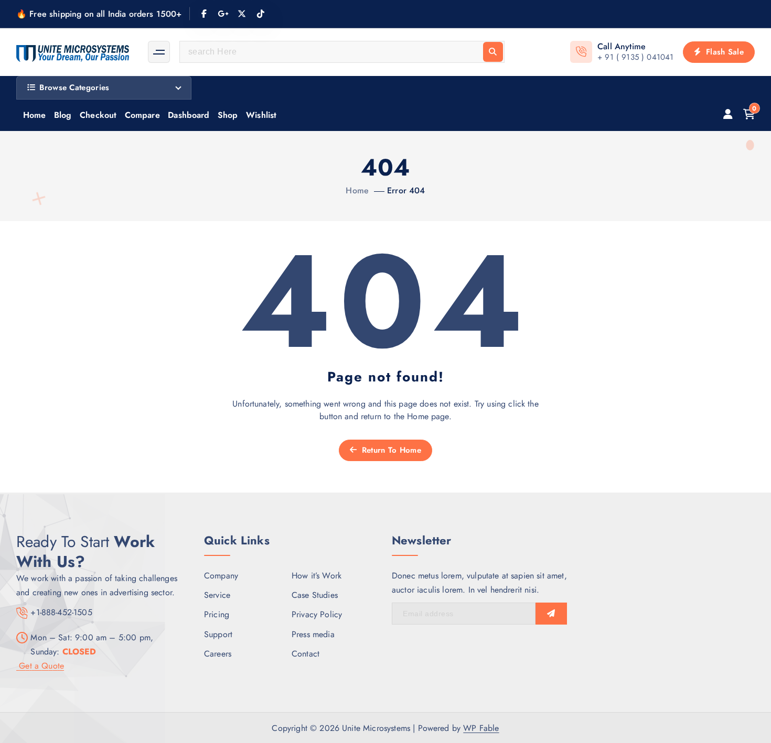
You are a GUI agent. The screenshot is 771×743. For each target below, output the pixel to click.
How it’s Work (316, 576)
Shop (228, 115)
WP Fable (481, 728)
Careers (217, 654)
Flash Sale (723, 52)
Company (221, 576)
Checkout (98, 115)
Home (34, 115)
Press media (313, 634)
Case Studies (315, 595)
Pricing (216, 614)
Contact (305, 654)
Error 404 (406, 190)
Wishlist (261, 115)
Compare (142, 115)
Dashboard (188, 115)
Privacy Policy (317, 614)
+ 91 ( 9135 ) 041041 (635, 57)
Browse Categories (74, 87)
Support (218, 634)
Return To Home (390, 450)
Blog (63, 115)
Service (217, 595)
